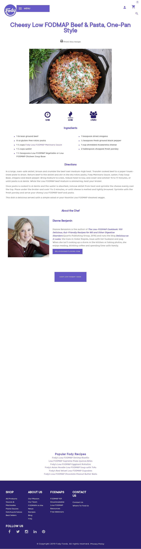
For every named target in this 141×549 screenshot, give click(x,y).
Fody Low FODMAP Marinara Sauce (43, 145)
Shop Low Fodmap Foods (70, 277)
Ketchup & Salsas (14, 512)
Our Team (32, 502)
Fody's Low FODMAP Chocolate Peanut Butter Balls (70, 474)
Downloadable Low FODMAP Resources (57, 505)
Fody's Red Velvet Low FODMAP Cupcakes (70, 471)
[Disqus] (70, 335)
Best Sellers (11, 515)
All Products (11, 499)
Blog (30, 515)
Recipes (32, 512)
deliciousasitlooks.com (67, 251)
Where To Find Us (81, 506)
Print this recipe (72, 42)
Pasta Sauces (12, 509)
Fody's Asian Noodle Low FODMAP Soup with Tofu (70, 467)
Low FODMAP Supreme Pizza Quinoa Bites (70, 461)
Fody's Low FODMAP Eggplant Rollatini (70, 464)
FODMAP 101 (56, 499)
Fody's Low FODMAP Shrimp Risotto (70, 458)
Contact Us (78, 502)
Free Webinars (57, 512)
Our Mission (33, 499)
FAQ (30, 519)
